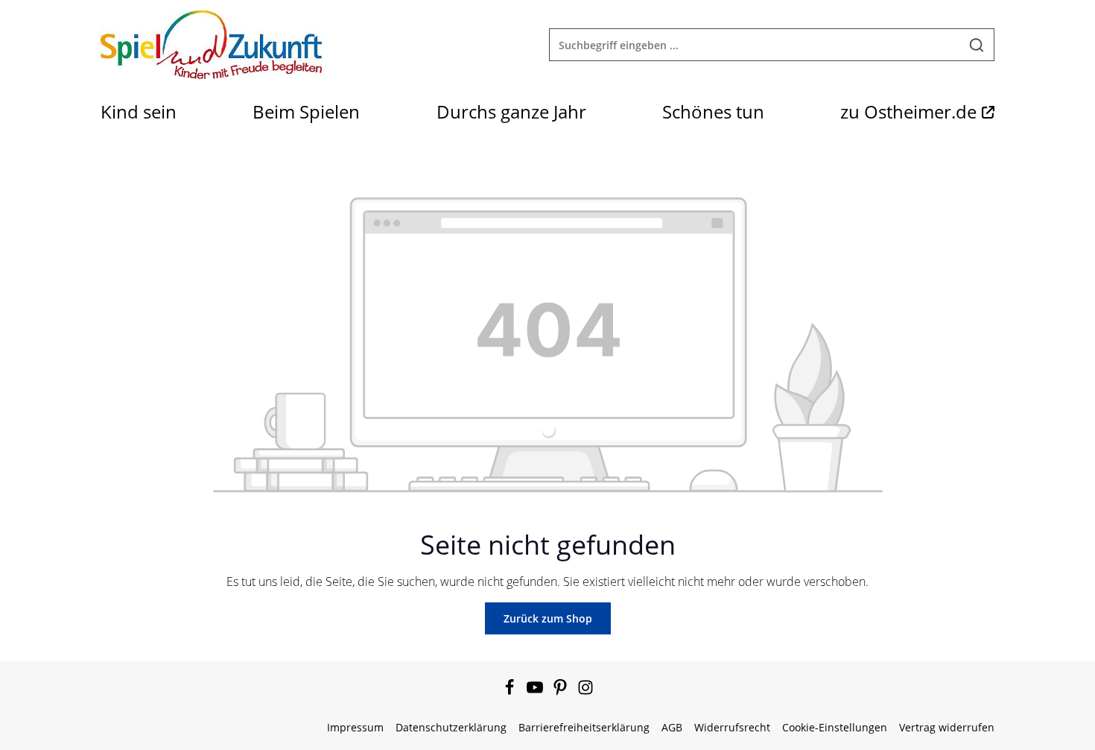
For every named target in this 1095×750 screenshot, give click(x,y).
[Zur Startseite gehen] (211, 44)
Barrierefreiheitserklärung (584, 727)
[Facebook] (511, 691)
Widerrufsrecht (732, 727)
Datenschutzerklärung (451, 727)
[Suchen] (976, 44)
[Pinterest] (561, 691)
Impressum (355, 727)
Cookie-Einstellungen (834, 727)
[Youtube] (536, 691)
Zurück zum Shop (548, 618)
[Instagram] (585, 691)
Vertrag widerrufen (946, 727)
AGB (671, 727)
